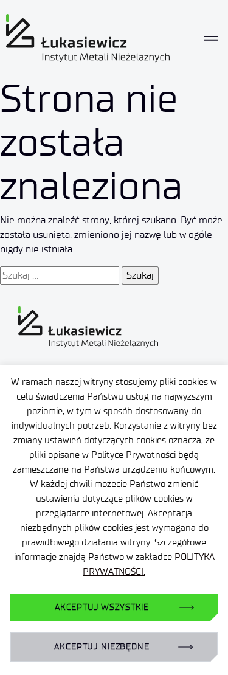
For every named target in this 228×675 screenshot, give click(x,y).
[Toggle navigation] (211, 38)
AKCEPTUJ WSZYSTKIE (102, 607)
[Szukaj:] (59, 275)
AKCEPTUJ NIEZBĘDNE (101, 647)
